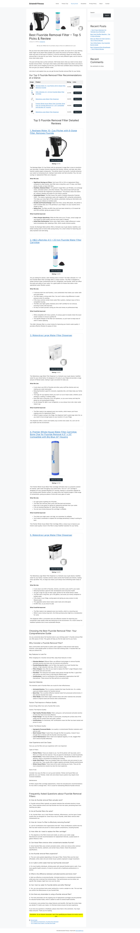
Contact (107, 3)
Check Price (78, 86)
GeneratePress (79, 930)
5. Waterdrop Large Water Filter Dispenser (51, 535)
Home (57, 3)
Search (92, 12)
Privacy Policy (92, 3)
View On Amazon (56, 160)
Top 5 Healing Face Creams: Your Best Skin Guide (43, 923)
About (100, 3)
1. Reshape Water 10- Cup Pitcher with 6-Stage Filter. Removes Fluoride (53, 131)
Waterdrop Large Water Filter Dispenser (47, 99)
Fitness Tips (65, 3)
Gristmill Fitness (36, 4)
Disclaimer (83, 3)
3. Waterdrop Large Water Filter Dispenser (51, 335)
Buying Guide (74, 3)
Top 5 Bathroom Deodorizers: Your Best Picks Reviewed (44, 921)
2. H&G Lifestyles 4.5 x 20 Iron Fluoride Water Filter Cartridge (55, 241)
